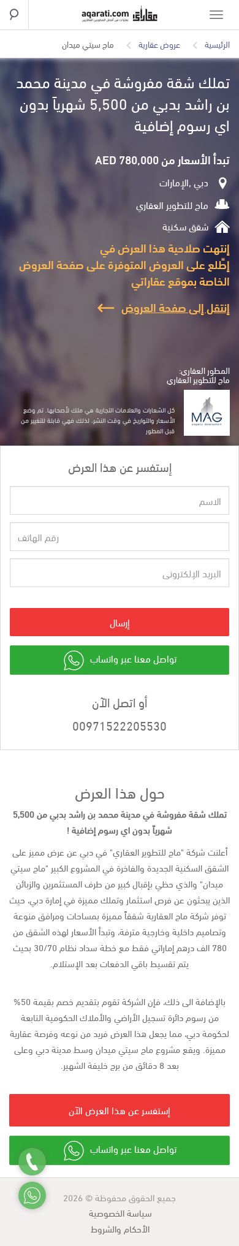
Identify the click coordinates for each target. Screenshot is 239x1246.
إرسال (120, 622)
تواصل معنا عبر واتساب (132, 658)
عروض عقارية (159, 44)
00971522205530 (119, 725)
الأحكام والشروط (120, 1228)
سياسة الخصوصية (120, 1212)
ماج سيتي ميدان (88, 44)
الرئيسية (217, 44)
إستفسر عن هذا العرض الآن (119, 1110)
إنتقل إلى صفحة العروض (175, 306)
